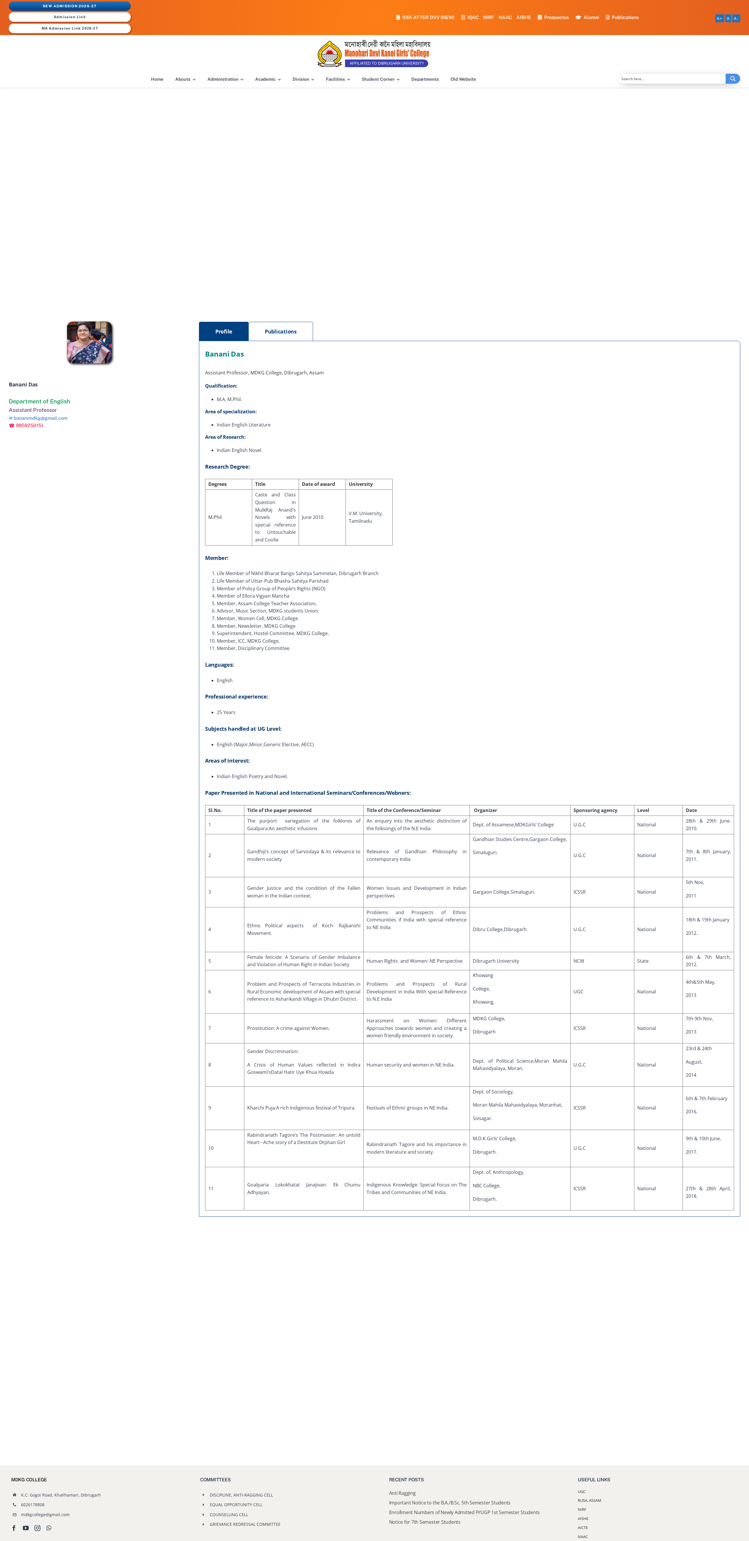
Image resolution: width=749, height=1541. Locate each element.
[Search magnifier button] (733, 79)
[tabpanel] (469, 778)
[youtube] (26, 1528)
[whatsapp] (48, 1528)
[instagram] (37, 1528)
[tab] (224, 331)
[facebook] (14, 1528)
